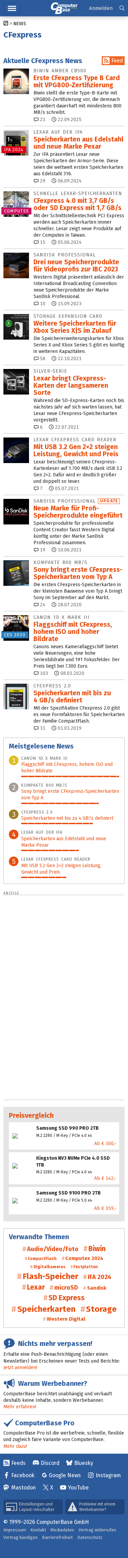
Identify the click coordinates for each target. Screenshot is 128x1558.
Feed (117, 60)
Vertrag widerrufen (97, 1529)
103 (43, 673)
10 (42, 304)
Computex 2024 (84, 1258)
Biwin (97, 1248)
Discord (50, 1463)
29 (42, 181)
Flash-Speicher (50, 1276)
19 (42, 550)
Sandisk (96, 1288)
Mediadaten (62, 1529)
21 (42, 119)
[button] (122, 8)
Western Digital (66, 1319)
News (19, 24)
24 (42, 605)
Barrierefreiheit (57, 1537)
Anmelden (101, 8)
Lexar (36, 1287)
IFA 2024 (99, 1277)
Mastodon (23, 1487)
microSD (66, 1287)
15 (42, 242)
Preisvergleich (31, 1115)
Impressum (14, 1529)
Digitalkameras (49, 1266)
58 (42, 358)
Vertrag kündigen (20, 1537)
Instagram (108, 1475)
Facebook (22, 1475)
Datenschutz (89, 1537)
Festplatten (85, 1266)
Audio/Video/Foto (53, 1249)
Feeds (18, 1463)
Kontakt (38, 1529)
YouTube (78, 1487)
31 (42, 728)
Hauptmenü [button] (11, 8)
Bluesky (83, 1463)
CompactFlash (42, 1258)
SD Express (66, 1297)
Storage (101, 1309)
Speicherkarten (46, 1309)
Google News (65, 1475)
